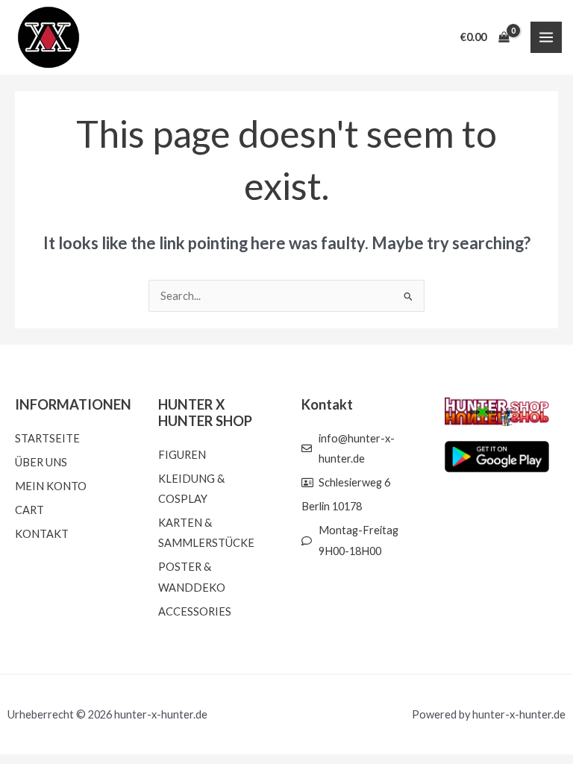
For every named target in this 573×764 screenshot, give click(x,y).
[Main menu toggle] (546, 37)
